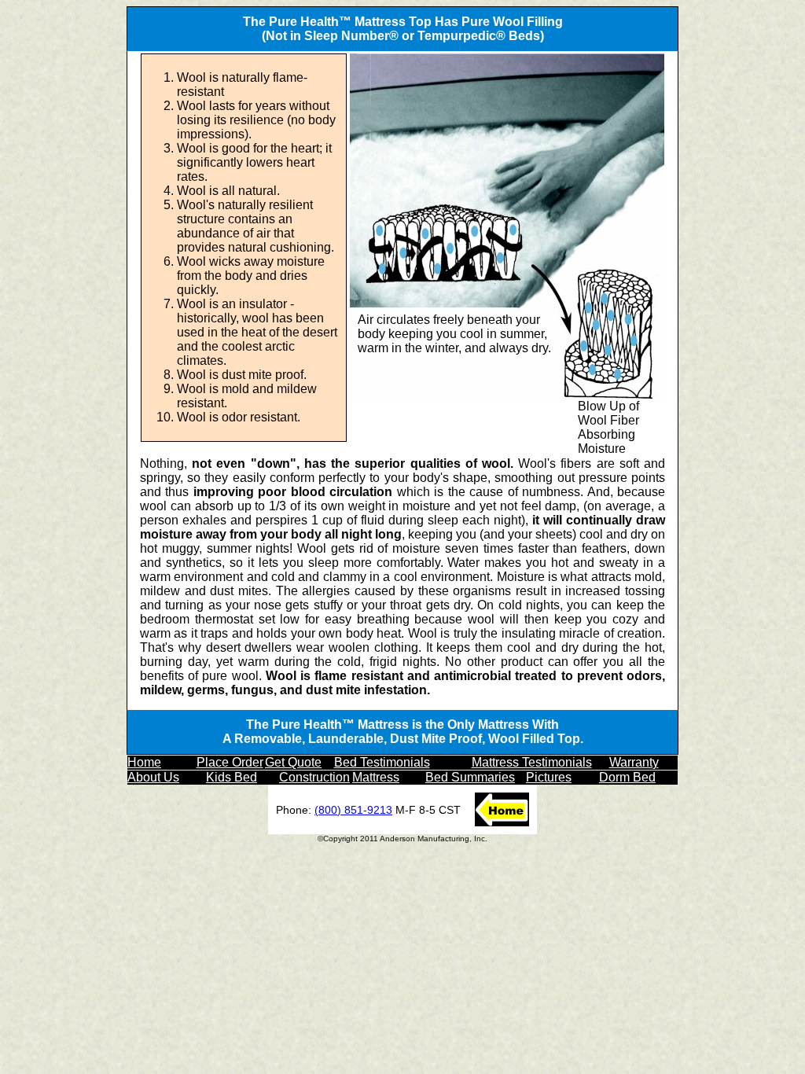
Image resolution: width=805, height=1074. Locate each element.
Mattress (375, 777)
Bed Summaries (470, 777)
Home (144, 762)
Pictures (549, 777)
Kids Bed (231, 777)
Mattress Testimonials (532, 762)
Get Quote (293, 762)
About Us (153, 777)
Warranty (634, 762)
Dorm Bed (627, 777)
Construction (314, 777)
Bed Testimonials (382, 762)
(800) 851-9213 (353, 810)
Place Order (230, 762)
